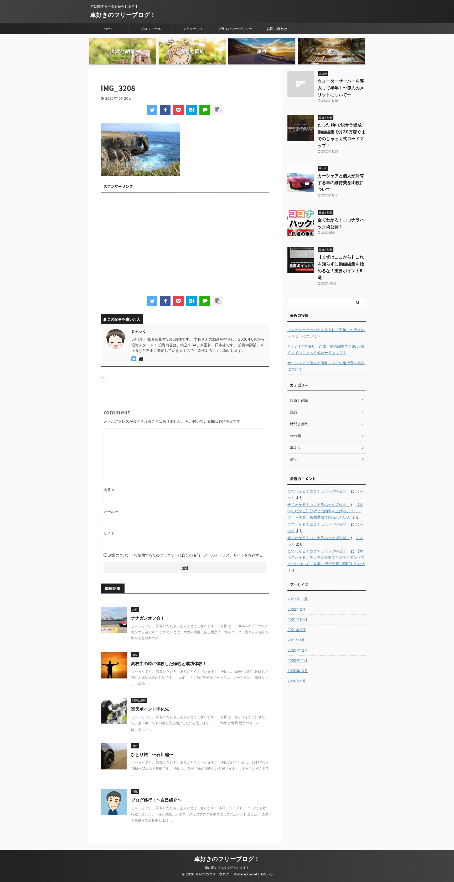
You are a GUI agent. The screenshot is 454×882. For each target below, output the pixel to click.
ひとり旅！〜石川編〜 (152, 754)
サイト (109, 533)
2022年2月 (296, 609)
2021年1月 (296, 640)
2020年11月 (297, 660)
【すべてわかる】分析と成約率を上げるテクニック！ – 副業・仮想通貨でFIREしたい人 (325, 510)
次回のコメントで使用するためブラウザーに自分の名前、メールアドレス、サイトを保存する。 (187, 555)
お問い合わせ (277, 29)
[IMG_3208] (191, 110)
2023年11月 (297, 599)
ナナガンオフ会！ (148, 618)
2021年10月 (297, 619)
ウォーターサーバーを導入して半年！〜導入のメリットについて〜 (341, 87)
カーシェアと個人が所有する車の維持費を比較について (341, 182)
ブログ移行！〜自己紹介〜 (156, 800)
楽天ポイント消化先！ (152, 709)
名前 (109, 489)
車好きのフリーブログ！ (123, 14)
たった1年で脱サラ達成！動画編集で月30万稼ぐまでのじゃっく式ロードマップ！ (325, 349)
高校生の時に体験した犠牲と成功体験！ (169, 663)
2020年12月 (297, 650)
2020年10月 (297, 670)
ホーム (109, 29)
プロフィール (151, 29)
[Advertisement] (185, 245)
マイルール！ (193, 29)
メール (111, 511)
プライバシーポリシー (235, 29)
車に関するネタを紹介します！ (227, 868)
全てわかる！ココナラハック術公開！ (318, 491)
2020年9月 (296, 681)
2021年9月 (296, 629)
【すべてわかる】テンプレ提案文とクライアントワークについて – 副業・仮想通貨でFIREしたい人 (326, 557)
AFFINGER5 (263, 874)
